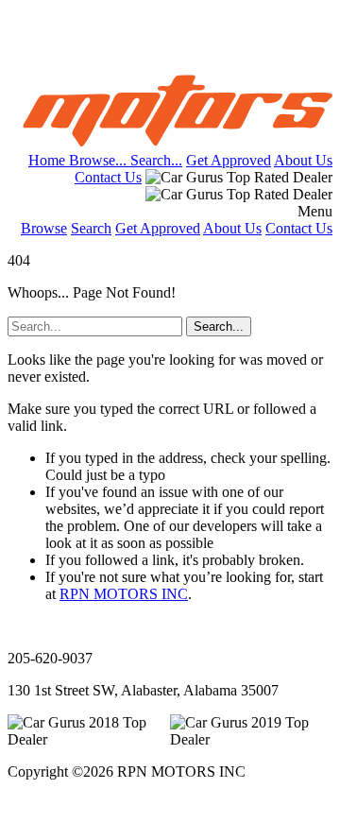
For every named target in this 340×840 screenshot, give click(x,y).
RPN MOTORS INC (124, 594)
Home (48, 160)
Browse (44, 228)
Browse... (99, 160)
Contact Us (108, 177)
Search (91, 228)
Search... (156, 160)
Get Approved (228, 160)
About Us (303, 160)
